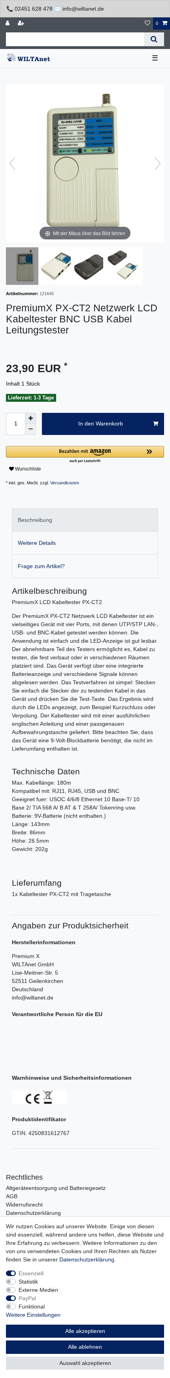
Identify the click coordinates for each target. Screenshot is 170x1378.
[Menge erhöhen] (30, 418)
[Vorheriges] (12, 163)
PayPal (27, 1298)
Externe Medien (38, 1290)
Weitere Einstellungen (33, 1315)
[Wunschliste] (147, 23)
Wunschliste (27, 469)
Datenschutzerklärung (33, 1213)
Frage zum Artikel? (41, 566)
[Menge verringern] (30, 429)
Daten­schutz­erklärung (86, 1259)
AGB (11, 1196)
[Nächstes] (157, 163)
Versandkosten (64, 482)
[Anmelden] (8, 23)
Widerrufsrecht (24, 1204)
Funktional (32, 1306)
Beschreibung (35, 520)
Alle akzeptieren (85, 1331)
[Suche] (154, 39)
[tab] (85, 520)
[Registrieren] (21, 23)
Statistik (28, 1281)
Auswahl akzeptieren (85, 1363)
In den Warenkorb (100, 423)
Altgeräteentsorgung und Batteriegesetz (56, 1188)
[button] (85, 455)
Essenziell (31, 1273)
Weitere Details (37, 543)
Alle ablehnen (85, 1347)
